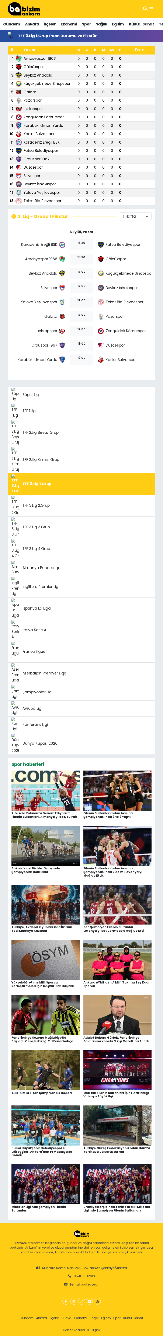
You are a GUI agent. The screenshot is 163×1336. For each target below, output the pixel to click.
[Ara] (145, 8)
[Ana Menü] (151, 8)
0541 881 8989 (84, 1276)
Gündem (11, 24)
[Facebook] (65, 1301)
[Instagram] (81, 1301)
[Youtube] (89, 1301)
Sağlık (101, 24)
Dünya (66, 1318)
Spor (86, 24)
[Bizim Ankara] (24, 9)
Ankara (32, 24)
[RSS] (97, 1301)
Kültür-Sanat (141, 24)
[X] (73, 1301)
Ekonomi (69, 24)
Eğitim (118, 24)
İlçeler (50, 24)
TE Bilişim (93, 1330)
